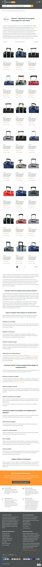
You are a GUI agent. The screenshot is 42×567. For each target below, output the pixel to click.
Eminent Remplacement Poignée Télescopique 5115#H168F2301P (20, 119)
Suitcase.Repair (35, 27)
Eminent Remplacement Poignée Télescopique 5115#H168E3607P (7, 258)
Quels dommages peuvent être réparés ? (30, 518)
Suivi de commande (26, 528)
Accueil (3, 10)
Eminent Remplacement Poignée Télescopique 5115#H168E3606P (32, 203)
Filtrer (6, 41)
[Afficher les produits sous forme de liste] (37, 41)
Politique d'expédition (6, 536)
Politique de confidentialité (7, 540)
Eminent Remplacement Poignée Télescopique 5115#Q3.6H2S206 (32, 230)
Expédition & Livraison (27, 524)
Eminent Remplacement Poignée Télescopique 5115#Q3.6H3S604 (20, 230)
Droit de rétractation (5, 545)
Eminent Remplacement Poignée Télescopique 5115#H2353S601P (20, 92)
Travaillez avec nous (5, 533)
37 (24, 266)
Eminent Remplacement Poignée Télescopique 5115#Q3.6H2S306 (7, 147)
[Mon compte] (37, 2)
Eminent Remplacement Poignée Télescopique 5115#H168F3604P (20, 258)
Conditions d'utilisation (6, 543)
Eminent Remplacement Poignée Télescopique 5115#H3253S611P (32, 92)
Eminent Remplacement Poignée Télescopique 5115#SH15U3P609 (20, 203)
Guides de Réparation (27, 523)
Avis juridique (4, 541)
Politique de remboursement (7, 538)
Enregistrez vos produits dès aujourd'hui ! (21, 482)
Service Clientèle (26, 526)
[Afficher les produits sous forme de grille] (36, 41)
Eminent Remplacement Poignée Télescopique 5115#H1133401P (32, 119)
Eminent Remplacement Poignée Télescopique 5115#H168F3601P (7, 64)
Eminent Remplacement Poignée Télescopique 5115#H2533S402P (32, 64)
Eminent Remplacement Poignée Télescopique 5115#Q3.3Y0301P (32, 147)
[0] (39, 2)
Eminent (4, 61)
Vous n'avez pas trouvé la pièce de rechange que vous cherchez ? (31, 521)
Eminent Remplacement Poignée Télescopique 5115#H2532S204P (20, 147)
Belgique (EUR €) (11, 554)
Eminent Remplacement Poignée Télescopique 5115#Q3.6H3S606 (32, 175)
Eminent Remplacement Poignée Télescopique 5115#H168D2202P (7, 230)
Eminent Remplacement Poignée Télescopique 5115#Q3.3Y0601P (7, 92)
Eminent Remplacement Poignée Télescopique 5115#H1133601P (7, 175)
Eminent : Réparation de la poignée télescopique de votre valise (15, 10)
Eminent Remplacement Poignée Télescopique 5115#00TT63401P (20, 175)
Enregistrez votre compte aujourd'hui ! (29, 550)
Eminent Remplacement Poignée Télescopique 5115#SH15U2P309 (32, 258)
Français (4, 554)
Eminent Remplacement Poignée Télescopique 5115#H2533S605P (7, 119)
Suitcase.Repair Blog (6, 535)
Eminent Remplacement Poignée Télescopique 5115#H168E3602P (20, 64)
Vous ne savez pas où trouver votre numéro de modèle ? (9, 7)
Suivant (36, 266)
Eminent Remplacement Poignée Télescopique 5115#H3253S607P (7, 203)
